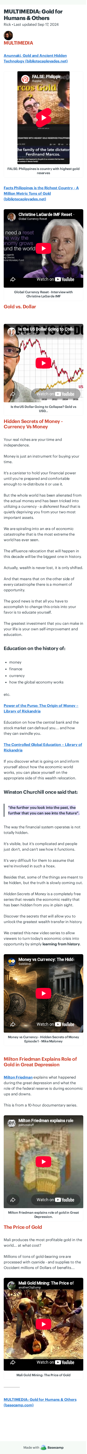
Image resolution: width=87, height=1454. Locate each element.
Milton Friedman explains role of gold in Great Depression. (43, 1214)
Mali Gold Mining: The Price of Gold (43, 1375)
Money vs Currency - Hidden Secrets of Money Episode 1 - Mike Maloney (43, 1039)
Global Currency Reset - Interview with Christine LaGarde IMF (43, 294)
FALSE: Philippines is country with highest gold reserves (43, 171)
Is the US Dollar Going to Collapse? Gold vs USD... (43, 409)
